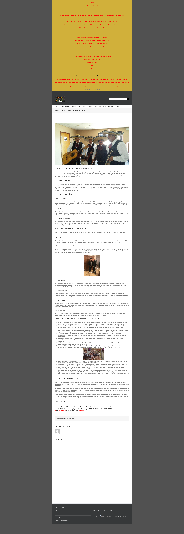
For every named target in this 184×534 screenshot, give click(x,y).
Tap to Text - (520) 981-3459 (92, 89)
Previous (121, 118)
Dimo (57, 410)
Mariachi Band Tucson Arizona (72, 410)
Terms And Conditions (61, 520)
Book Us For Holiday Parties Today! (63, 407)
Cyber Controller (123, 516)
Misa (56, 511)
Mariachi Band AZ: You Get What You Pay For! (92, 408)
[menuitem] (57, 106)
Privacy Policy (59, 517)
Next (126, 118)
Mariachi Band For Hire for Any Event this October (77, 408)
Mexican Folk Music (61, 508)
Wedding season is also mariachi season (106, 407)
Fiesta (57, 514)
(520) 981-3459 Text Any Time (106, 75)
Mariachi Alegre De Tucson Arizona (104, 511)
